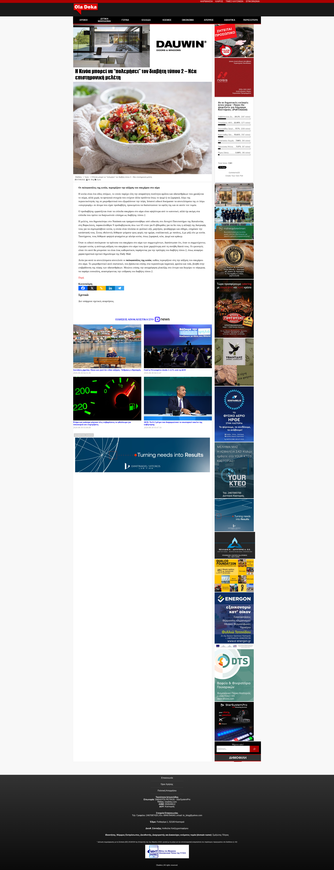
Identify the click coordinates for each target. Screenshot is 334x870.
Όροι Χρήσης (167, 784)
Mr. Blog (91, 180)
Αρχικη (83, 20)
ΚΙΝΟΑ (89, 435)
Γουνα (125, 20)
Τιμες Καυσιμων (234, 1)
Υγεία (99, 180)
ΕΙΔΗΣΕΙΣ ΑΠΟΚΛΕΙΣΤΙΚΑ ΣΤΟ (134, 319)
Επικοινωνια (253, 1)
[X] (92, 288)
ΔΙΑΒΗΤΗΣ (79, 435)
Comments (234, 173)
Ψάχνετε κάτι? (238, 744)
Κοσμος (167, 20)
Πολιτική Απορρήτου (167, 791)
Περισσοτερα (250, 20)
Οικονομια (188, 20)
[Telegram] (119, 288)
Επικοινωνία (167, 778)
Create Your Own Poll (234, 176)
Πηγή (81, 277)
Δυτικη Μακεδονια (104, 20)
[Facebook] (83, 288)
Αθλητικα (229, 20)
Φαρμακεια (206, 1)
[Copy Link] (101, 288)
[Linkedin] (110, 288)
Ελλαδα (146, 20)
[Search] (254, 749)
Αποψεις (209, 20)
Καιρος (219, 1)
